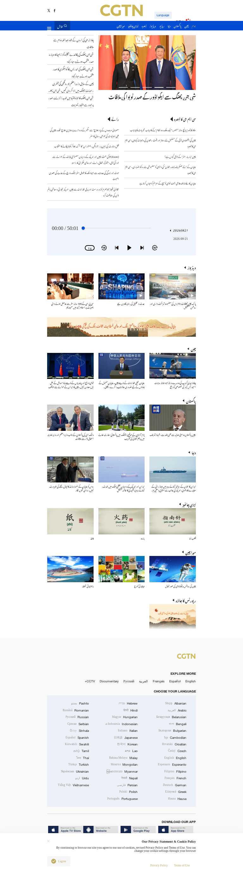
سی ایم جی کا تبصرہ (185, 119)
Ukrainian (75, 771)
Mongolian (124, 764)
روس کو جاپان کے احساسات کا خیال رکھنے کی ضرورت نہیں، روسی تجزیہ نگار (71, 488)
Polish (128, 792)
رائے (115, 119)
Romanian (76, 710)
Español (175, 681)
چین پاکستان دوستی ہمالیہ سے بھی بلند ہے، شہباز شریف (173, 434)
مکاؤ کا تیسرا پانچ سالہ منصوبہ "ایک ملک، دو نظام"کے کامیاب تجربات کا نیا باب (163, 130)
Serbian (78, 724)
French (175, 778)
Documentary (109, 681)
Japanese (126, 738)
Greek (175, 792)
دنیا (194, 452)
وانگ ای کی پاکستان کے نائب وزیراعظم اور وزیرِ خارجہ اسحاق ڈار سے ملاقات (70, 436)
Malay (123, 758)
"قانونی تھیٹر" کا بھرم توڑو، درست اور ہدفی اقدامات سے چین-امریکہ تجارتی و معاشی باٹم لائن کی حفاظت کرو (83, 192)
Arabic (177, 710)
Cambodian (175, 738)
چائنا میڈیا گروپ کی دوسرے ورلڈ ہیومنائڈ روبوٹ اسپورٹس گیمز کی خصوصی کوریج (175, 384)
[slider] (83, 228)
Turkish (78, 764)
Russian (77, 717)
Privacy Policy (159, 865)
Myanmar (122, 771)
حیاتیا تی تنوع (139, 586)
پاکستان (191, 401)
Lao (131, 751)
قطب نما (192, 538)
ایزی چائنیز (189, 504)
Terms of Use (182, 865)
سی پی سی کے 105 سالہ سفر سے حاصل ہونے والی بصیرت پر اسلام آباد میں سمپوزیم (72, 305)
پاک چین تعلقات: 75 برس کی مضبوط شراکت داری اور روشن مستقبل (173, 305)
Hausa (177, 799)
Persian (127, 785)
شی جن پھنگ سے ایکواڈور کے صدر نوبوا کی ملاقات (152, 96)
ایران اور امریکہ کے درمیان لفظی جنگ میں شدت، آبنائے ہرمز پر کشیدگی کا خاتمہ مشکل (123, 488)
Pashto (80, 703)
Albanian (175, 703)
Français (159, 681)
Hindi (130, 710)
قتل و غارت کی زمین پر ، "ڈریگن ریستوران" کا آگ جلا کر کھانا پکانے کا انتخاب (86, 146)
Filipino (175, 771)
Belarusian (171, 717)
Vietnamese (73, 785)
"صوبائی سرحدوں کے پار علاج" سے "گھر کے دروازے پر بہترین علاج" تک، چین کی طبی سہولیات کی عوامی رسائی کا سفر (84, 133)
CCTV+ (90, 681)
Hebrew (128, 703)
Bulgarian (172, 731)
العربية (143, 681)
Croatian (174, 744)
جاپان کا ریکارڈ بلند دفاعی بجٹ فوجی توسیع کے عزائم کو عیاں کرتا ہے (168, 183)
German (174, 785)
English (190, 681)
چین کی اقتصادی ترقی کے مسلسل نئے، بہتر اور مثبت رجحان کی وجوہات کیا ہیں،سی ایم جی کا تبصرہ (160, 143)
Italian (128, 731)
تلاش (60, 26)
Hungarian (125, 717)
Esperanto (172, 764)
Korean (127, 744)
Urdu (82, 778)
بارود (143, 538)
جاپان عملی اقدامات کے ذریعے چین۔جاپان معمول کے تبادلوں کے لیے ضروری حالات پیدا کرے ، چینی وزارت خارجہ (122, 386)
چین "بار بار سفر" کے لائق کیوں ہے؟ (180, 156)
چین (193, 349)
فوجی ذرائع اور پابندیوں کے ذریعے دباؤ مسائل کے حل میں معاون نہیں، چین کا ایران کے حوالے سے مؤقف (71, 384)
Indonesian (121, 724)
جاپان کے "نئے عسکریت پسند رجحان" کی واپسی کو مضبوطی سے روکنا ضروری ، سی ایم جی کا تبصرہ (160, 169)
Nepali (129, 778)
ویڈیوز (192, 267)
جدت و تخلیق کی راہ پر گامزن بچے (131, 303)
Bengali (177, 724)
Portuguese (122, 799)
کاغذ (92, 538)
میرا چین (190, 552)
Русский (128, 681)
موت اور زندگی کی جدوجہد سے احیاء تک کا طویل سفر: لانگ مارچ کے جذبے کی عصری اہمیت (84, 175)
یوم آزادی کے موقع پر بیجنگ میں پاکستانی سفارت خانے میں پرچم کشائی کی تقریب (121, 436)
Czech (177, 751)
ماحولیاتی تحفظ (88, 586)
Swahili (77, 744)
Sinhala (79, 731)
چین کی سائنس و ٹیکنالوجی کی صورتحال (180, 586)
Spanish (77, 738)
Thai (82, 758)
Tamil (81, 751)
